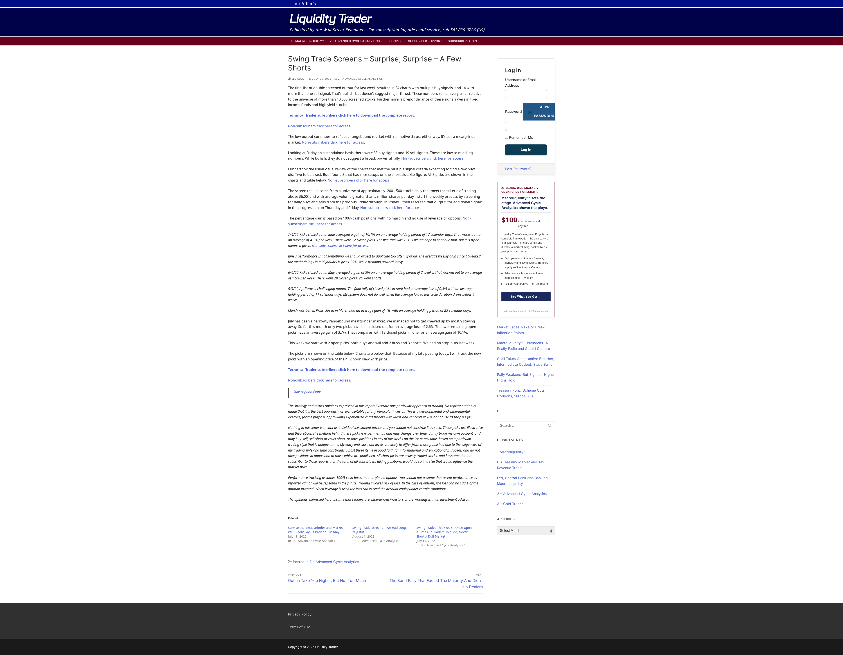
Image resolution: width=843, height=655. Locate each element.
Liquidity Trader (330, 18)
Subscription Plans (307, 391)
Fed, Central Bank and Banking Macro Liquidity (522, 481)
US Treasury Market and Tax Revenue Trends (520, 465)
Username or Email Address (521, 82)
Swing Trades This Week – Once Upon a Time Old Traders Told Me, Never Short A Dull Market (444, 531)
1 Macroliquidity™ (511, 452)
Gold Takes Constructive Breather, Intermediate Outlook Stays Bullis (525, 361)
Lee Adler (298, 78)
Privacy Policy (300, 614)
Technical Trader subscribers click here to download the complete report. (351, 115)
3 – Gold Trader (510, 504)
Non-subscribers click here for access (319, 126)
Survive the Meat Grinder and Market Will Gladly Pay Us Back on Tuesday (315, 529)
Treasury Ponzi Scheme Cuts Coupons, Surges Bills (521, 393)
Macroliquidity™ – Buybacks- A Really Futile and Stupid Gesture (523, 346)
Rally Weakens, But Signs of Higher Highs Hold (526, 377)
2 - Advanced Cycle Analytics (360, 78)
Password (513, 111)
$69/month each (539, 311)
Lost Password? (518, 169)
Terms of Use (299, 627)
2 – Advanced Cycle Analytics (522, 493)
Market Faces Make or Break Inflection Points (521, 330)
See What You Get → (526, 296)
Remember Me (520, 137)
